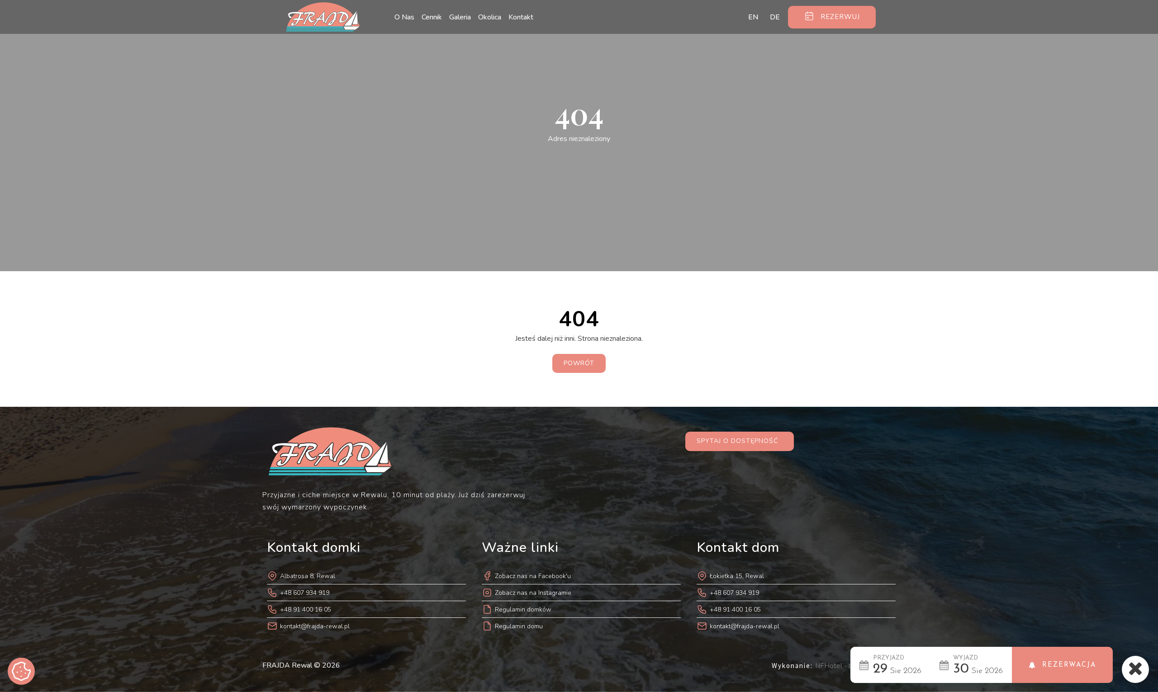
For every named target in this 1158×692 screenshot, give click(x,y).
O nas (404, 17)
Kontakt (520, 17)
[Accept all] (21, 671)
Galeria (460, 17)
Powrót (579, 363)
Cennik (432, 17)
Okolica (489, 17)
